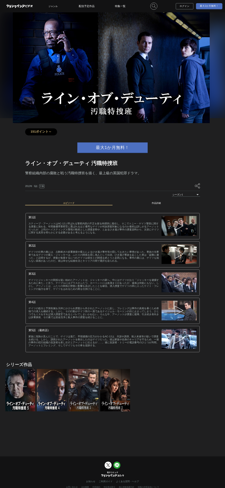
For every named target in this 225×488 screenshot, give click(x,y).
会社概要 (85, 487)
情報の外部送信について (148, 487)
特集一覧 (120, 6)
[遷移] (179, 226)
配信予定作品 (87, 6)
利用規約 (96, 487)
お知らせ (90, 481)
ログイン (184, 6)
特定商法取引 (109, 487)
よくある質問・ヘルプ (127, 481)
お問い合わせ (72, 487)
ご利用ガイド (105, 481)
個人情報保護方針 (126, 487)
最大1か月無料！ (209, 6)
